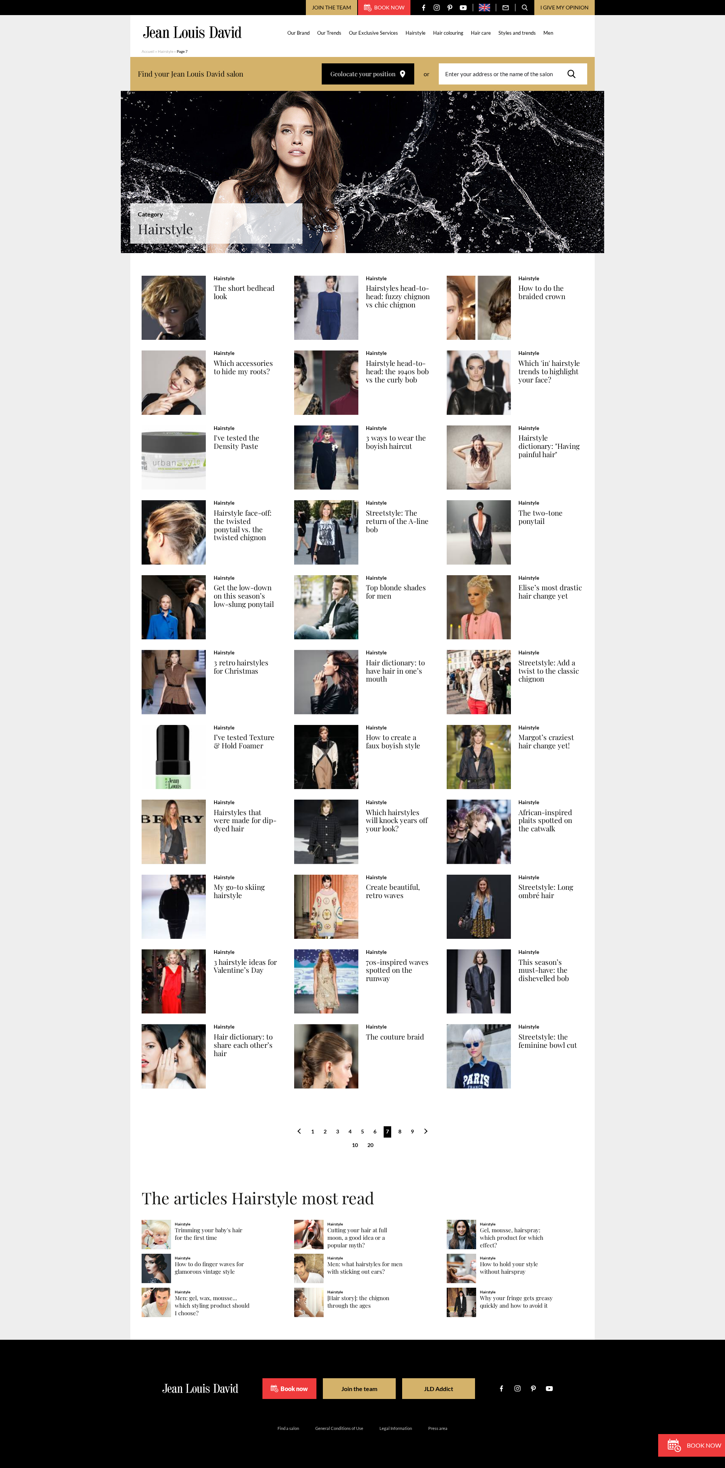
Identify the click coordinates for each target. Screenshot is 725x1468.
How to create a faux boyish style (393, 741)
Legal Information (395, 1428)
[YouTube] (463, 7)
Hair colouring (448, 33)
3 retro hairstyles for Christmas (241, 667)
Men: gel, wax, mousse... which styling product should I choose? (212, 1305)
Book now (389, 7)
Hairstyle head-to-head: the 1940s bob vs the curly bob (397, 371)
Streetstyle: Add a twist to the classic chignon (548, 671)
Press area (437, 1428)
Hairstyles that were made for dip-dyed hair (245, 820)
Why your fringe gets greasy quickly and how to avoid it (516, 1301)
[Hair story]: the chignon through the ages (358, 1301)
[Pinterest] (450, 7)
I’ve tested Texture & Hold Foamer (244, 741)
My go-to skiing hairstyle (239, 891)
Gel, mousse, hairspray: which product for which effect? (511, 1238)
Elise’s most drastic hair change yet (550, 592)
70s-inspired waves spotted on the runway (397, 970)
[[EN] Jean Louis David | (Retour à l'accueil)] (192, 32)
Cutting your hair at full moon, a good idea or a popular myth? (357, 1238)
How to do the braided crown (541, 292)
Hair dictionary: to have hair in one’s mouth (395, 671)
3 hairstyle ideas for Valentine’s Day (245, 966)
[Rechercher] (573, 73)
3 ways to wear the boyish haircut (396, 442)
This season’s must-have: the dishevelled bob (543, 970)
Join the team (331, 7)
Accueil (148, 51)
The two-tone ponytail (540, 517)
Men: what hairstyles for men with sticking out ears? (365, 1268)
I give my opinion (564, 7)
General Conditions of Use (339, 1428)
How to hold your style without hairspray (509, 1268)
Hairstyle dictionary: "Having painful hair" (549, 446)
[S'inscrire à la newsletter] (505, 7)
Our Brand (298, 33)
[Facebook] (423, 7)
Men (548, 33)
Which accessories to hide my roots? (243, 367)
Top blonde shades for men (396, 592)
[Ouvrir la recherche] (524, 7)
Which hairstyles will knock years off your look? (396, 820)
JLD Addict (438, 1388)
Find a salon (288, 1428)
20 (370, 1145)
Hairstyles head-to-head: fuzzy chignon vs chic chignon (398, 296)
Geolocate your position (363, 74)
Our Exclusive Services (373, 33)
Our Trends (329, 33)
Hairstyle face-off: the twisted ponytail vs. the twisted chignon (242, 525)
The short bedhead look (244, 292)
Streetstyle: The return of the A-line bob (397, 521)
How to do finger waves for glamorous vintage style (209, 1268)
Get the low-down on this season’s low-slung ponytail (244, 596)
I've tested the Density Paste (236, 442)
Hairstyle (416, 33)
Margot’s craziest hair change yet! (546, 741)
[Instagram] (436, 7)
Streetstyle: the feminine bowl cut (547, 1041)
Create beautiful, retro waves (393, 891)
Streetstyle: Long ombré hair (545, 891)
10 (355, 1145)
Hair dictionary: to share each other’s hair (243, 1045)
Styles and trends (517, 33)
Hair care (481, 33)
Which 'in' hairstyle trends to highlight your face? (549, 371)
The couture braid (395, 1037)
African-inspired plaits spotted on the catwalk (545, 820)
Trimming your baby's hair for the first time (208, 1234)
